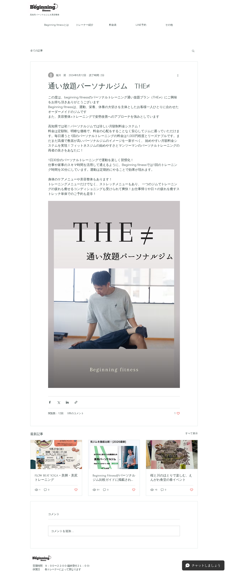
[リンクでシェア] (76, 402)
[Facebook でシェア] (49, 402)
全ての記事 (36, 50)
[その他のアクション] (178, 75)
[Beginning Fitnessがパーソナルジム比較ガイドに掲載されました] (114, 454)
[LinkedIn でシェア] (67, 402)
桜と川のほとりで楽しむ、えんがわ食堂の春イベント (171, 477)
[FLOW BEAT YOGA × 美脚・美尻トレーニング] (56, 454)
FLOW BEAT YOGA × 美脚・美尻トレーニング (56, 477)
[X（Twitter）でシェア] (58, 402)
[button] (193, 50)
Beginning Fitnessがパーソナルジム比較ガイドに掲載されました (114, 478)
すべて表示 (191, 433)
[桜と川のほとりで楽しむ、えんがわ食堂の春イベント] (172, 454)
